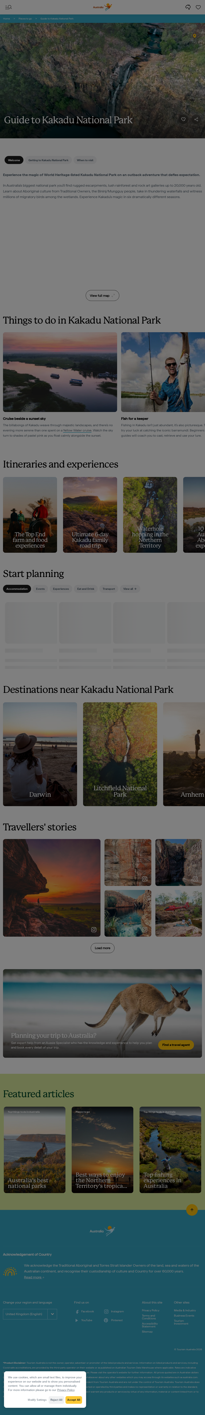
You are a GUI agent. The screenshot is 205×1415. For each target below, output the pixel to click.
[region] (45, 1389)
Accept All (73, 1399)
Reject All (56, 1399)
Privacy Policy (66, 1390)
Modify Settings (37, 1399)
